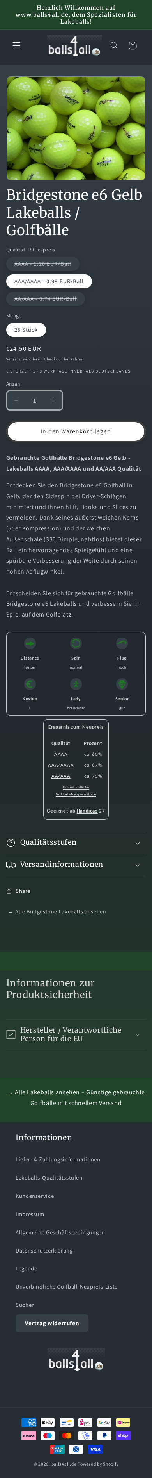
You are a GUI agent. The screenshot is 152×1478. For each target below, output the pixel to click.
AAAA (61, 754)
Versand (14, 359)
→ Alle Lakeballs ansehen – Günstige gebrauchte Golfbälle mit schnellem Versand (76, 1097)
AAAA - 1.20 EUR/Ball (47, 265)
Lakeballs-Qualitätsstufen (49, 1177)
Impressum (30, 1214)
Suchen (25, 1304)
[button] (16, 45)
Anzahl (14, 383)
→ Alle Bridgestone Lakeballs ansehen (57, 911)
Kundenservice (35, 1195)
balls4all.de (64, 1464)
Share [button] (23, 890)
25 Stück (26, 329)
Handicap (87, 811)
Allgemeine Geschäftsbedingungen (60, 1232)
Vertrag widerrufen (52, 1323)
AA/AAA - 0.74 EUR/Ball (49, 300)
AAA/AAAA (61, 765)
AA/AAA (61, 776)
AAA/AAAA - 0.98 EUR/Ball (49, 281)
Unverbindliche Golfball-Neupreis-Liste (67, 1286)
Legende (26, 1268)
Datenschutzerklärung (44, 1250)
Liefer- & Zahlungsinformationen (58, 1159)
